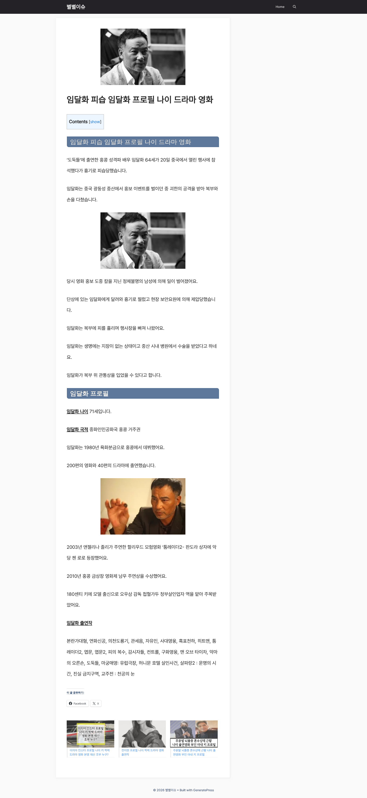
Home (280, 7)
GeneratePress (203, 790)
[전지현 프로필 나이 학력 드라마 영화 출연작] (142, 734)
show (95, 121)
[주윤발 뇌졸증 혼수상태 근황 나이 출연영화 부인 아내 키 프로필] (194, 734)
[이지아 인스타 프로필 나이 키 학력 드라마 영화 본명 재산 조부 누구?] (90, 734)
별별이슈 (76, 7)
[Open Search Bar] (294, 7)
